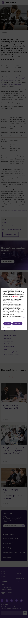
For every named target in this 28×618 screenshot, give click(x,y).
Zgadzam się (7, 323)
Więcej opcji (7, 327)
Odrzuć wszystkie (17, 323)
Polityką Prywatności (19, 317)
